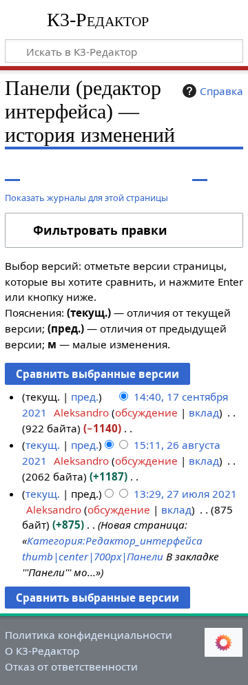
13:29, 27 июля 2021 (185, 493)
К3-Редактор (98, 20)
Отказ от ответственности (71, 666)
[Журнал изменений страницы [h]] (199, 170)
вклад (204, 412)
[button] (124, 230)
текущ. (42, 445)
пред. (85, 396)
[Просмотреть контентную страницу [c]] (12, 170)
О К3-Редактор (42, 650)
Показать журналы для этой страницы (86, 197)
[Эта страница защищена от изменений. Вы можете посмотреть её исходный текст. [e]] (174, 170)
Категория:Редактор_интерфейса (115, 540)
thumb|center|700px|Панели (92, 556)
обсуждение (146, 412)
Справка (221, 91)
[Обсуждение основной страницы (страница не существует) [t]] (43, 170)
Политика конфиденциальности (88, 635)
